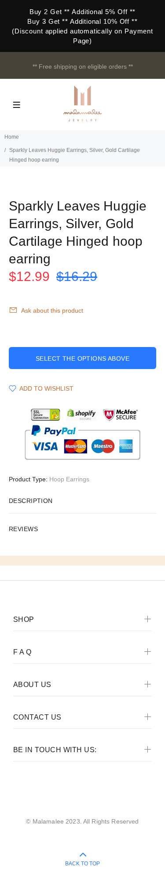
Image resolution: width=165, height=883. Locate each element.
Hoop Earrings (69, 479)
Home (11, 137)
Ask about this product (52, 310)
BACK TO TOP (82, 864)
